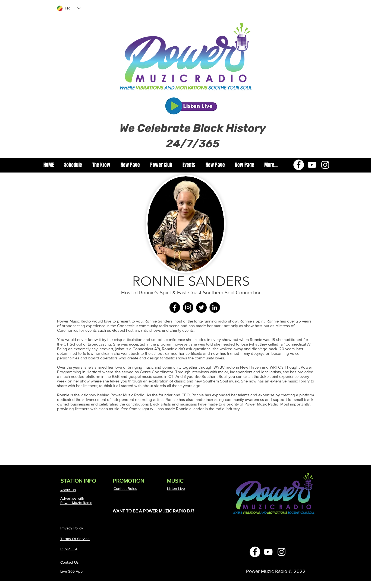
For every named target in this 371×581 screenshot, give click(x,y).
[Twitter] (201, 307)
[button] (101, 165)
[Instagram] (325, 164)
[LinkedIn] (214, 307)
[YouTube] (312, 164)
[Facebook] (298, 164)
